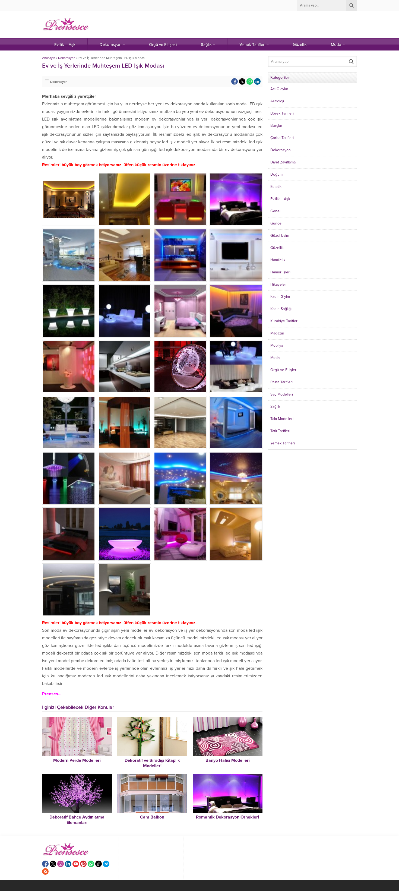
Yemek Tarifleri (282, 443)
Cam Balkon (152, 817)
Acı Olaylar (279, 89)
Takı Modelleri (281, 418)
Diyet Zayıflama (283, 162)
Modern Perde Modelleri (77, 760)
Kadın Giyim (280, 296)
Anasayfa (48, 58)
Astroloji (277, 101)
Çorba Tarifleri (282, 137)
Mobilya (276, 345)
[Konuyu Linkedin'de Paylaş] (257, 81)
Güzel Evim (279, 235)
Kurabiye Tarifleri (284, 321)
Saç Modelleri (281, 394)
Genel (275, 211)
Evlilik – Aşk (280, 199)
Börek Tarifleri (282, 113)
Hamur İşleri (280, 272)
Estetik (275, 186)
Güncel (276, 223)
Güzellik (277, 247)
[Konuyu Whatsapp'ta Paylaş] (249, 81)
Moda (275, 357)
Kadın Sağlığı (281, 309)
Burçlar (276, 125)
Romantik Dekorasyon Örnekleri (227, 817)
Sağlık (275, 406)
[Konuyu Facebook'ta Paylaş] (234, 81)
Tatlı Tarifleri (280, 431)
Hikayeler (278, 284)
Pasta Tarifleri (281, 382)
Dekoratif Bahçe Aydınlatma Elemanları (76, 819)
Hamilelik (277, 260)
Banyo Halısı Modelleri (227, 760)
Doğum (276, 174)
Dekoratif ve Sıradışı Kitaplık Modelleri (152, 763)
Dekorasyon (66, 58)
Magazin (277, 333)
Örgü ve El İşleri (283, 370)
